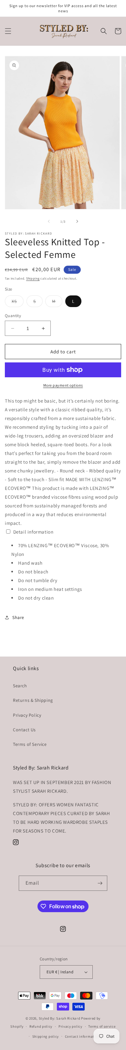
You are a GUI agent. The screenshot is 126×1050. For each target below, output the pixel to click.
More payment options (63, 385)
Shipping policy (45, 1036)
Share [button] (18, 617)
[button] (8, 31)
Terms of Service (30, 744)
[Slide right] (77, 221)
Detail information (33, 532)
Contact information (82, 1036)
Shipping (33, 278)
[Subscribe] (100, 883)
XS (18, 302)
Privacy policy (70, 1026)
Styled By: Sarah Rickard (59, 1018)
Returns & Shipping (33, 700)
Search (20, 686)
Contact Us (24, 730)
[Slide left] (49, 221)
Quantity (13, 315)
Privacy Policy (27, 715)
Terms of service (101, 1026)
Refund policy (40, 1026)
